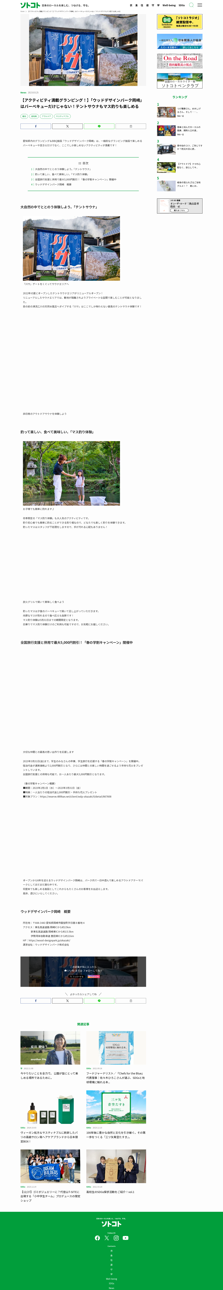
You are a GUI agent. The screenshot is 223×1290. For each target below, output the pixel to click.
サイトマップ (154, 1231)
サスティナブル (62, 116)
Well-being (169, 5)
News (111, 1223)
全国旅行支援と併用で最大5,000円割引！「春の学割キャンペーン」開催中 (75, 179)
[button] (35, 126)
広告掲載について (104, 1231)
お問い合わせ (68, 1231)
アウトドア (46, 116)
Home (22, 11)
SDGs (182, 5)
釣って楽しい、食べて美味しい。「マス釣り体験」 (62, 174)
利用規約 (116, 1231)
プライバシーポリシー (129, 1231)
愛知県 (34, 116)
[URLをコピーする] (131, 126)
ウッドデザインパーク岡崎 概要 (53, 184)
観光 (24, 116)
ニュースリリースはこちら (85, 1231)
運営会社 (144, 1231)
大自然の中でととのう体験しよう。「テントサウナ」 (63, 169)
